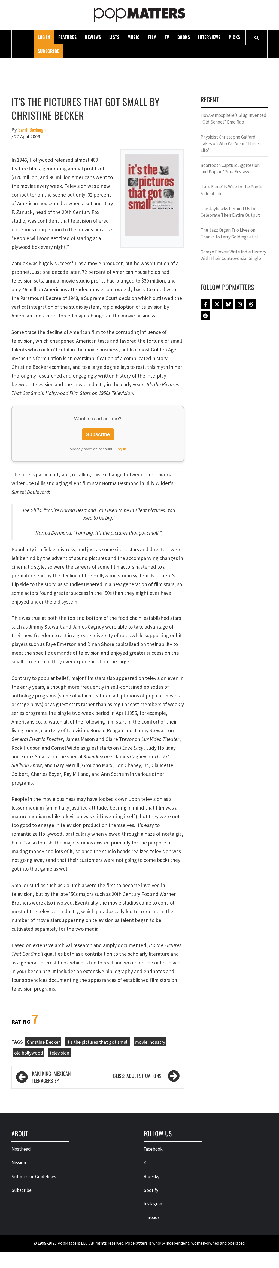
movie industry (150, 1042)
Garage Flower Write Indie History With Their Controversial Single (233, 255)
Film (152, 37)
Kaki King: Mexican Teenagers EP (51, 1077)
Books (183, 37)
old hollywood (28, 1053)
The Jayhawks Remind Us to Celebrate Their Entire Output (230, 212)
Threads (152, 1217)
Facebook (153, 1149)
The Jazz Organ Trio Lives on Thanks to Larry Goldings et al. (230, 233)
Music (134, 37)
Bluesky (151, 1177)
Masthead (21, 1149)
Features (67, 37)
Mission (18, 1163)
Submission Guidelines (33, 1177)
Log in (121, 449)
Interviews (209, 37)
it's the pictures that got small (97, 1042)
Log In (44, 37)
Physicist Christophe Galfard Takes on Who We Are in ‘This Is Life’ (230, 143)
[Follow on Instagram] (239, 304)
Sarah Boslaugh (32, 129)
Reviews (93, 37)
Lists (114, 37)
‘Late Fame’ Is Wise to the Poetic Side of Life (232, 190)
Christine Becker (43, 1042)
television (59, 1053)
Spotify (151, 1190)
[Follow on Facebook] (205, 304)
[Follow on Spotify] (205, 315)
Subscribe (48, 51)
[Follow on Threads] (251, 304)
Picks (234, 37)
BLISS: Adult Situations (137, 1075)
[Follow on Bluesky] (228, 304)
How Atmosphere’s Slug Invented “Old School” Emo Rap (233, 118)
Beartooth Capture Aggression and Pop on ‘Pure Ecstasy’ (230, 168)
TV (167, 37)
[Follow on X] (217, 304)
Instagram (153, 1204)
